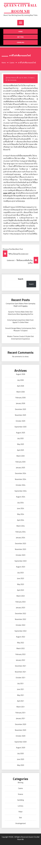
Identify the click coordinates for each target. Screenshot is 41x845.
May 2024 (20, 514)
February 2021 (20, 712)
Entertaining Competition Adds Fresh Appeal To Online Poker (20, 321)
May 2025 (20, 444)
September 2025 (20, 426)
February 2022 (20, 654)
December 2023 (20, 543)
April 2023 (20, 590)
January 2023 (20, 607)
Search (20, 279)
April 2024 (20, 520)
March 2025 (21, 456)
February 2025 (20, 462)
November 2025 (20, 415)
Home (20, 31)
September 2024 (20, 491)
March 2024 (21, 526)
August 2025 (20, 432)
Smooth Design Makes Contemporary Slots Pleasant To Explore (20, 329)
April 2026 (20, 386)
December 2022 (20, 613)
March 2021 (21, 706)
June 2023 (20, 578)
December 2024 (20, 473)
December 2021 (20, 666)
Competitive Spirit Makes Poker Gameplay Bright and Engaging (20, 304)
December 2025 (20, 409)
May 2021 (20, 695)
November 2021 (20, 672)
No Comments (12, 80)
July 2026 (20, 380)
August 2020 (20, 747)
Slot (20, 817)
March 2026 (21, 392)
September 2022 (20, 631)
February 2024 (20, 532)
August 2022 (20, 636)
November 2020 (20, 730)
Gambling (20, 42)
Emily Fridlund (11, 78)
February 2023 (20, 602)
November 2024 (20, 479)
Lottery (20, 806)
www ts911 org (9, 193)
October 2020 (20, 736)
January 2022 (20, 660)
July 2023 (20, 572)
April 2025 (20, 450)
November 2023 (20, 549)
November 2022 (20, 619)
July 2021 (20, 683)
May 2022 (20, 642)
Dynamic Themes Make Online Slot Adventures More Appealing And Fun (20, 312)
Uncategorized (20, 823)
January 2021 (20, 718)
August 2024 (20, 496)
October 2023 (20, 555)
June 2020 (20, 759)
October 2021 (20, 677)
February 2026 (20, 397)
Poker (21, 811)
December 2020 (20, 724)
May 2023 (20, 584)
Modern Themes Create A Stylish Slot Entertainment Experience (20, 337)
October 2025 (20, 421)
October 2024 (20, 485)
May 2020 (20, 765)
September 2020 (20, 742)
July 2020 (20, 753)
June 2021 (20, 689)
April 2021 (20, 701)
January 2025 (20, 467)
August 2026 (20, 374)
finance (20, 794)
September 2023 (20, 561)
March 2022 (21, 648)
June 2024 (20, 508)
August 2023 (20, 566)
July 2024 (20, 502)
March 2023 (21, 596)
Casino (32, 78)
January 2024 (20, 537)
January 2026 (20, 403)
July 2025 (20, 438)
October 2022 (20, 625)
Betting (20, 37)
